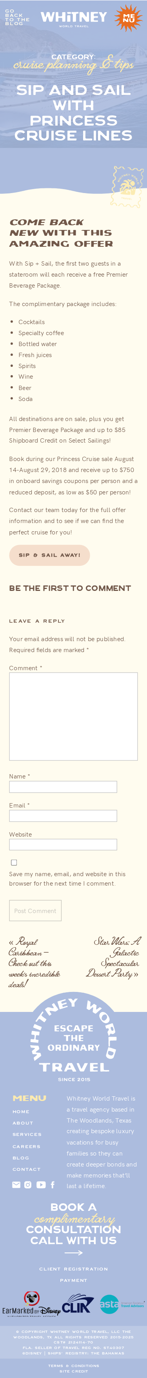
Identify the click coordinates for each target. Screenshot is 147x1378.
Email (19, 804)
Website (20, 833)
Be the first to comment (70, 588)
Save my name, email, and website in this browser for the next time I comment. (67, 878)
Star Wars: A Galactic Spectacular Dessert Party (112, 957)
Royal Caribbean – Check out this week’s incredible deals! (34, 963)
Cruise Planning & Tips (74, 63)
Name (19, 775)
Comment (25, 667)
